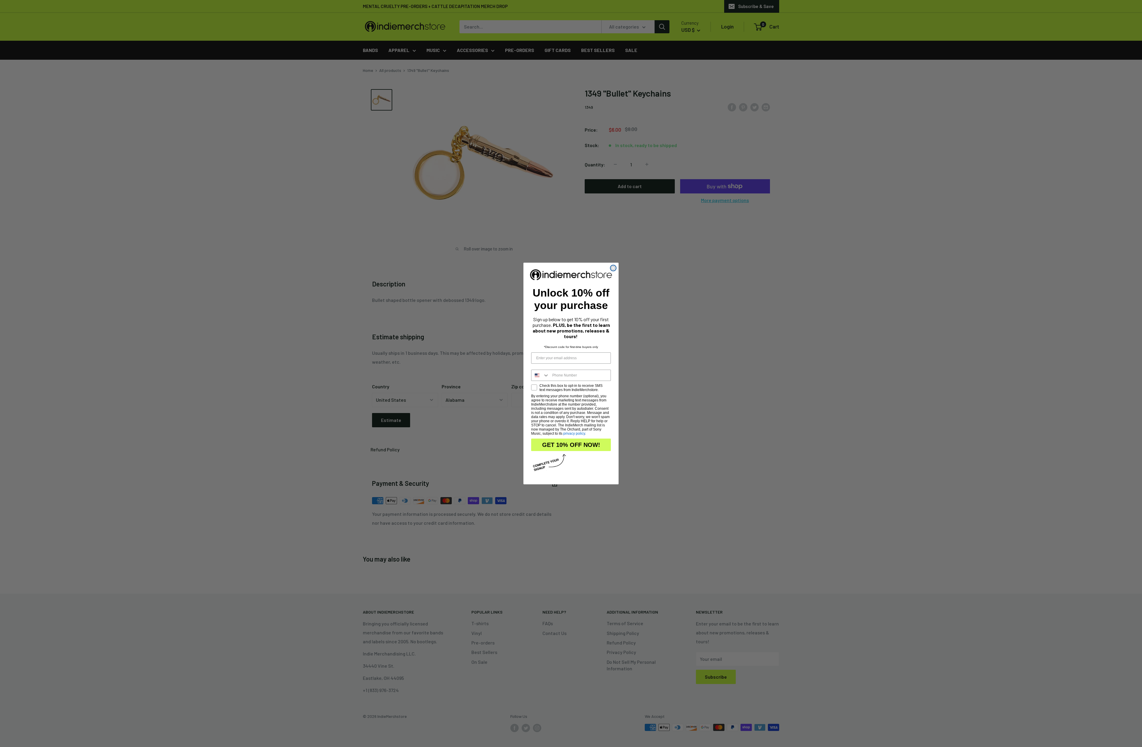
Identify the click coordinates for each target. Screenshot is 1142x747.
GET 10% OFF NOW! (571, 445)
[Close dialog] (613, 268)
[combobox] (540, 375)
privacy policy (574, 433)
